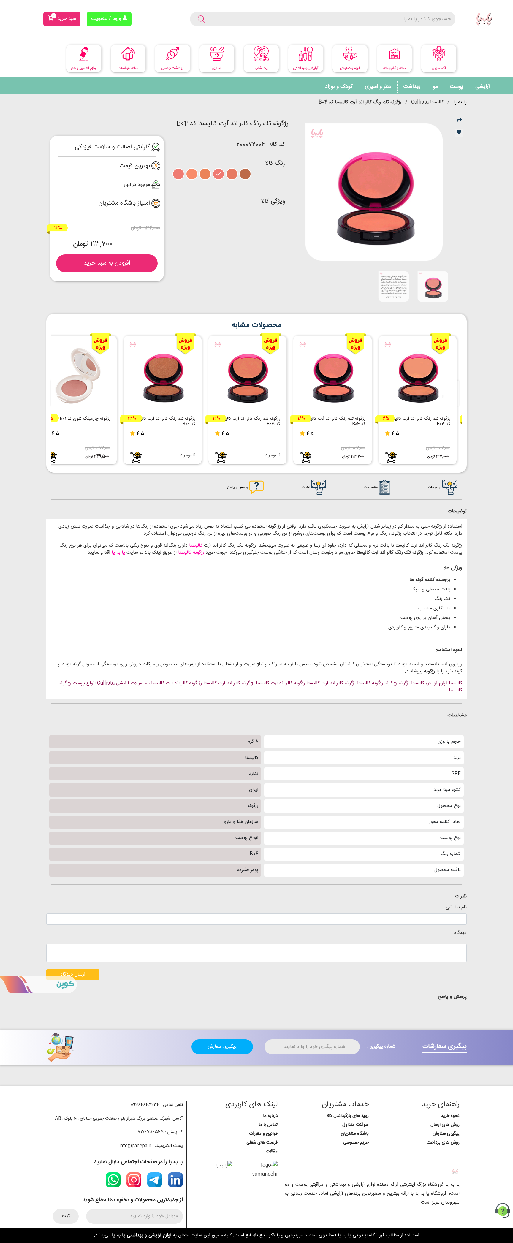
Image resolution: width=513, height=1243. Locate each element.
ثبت (66, 1216)
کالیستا (195, 545)
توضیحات (435, 487)
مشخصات (371, 487)
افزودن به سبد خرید (107, 263)
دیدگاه (460, 933)
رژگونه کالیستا (190, 553)
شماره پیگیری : (381, 1046)
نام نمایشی (456, 907)
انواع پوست (84, 683)
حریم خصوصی (356, 1142)
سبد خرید (64, 18)
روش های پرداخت (443, 1142)
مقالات (272, 1151)
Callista (106, 683)
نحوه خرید (450, 1116)
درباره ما (270, 1116)
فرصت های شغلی (262, 1142)
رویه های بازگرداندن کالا (348, 1116)
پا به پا (460, 102)
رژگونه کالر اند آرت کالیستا (331, 683)
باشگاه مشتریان (355, 1133)
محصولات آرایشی (133, 683)
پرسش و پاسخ (238, 487)
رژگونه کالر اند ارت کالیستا (280, 683)
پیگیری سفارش (222, 1047)
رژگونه (404, 683)
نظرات (306, 487)
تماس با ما (268, 1124)
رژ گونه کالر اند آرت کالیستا (228, 683)
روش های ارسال (445, 1124)
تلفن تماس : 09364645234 (157, 1105)
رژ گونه (390, 683)
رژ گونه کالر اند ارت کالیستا (176, 683)
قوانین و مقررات (263, 1133)
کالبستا (417, 683)
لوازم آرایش (436, 683)
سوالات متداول (355, 1124)
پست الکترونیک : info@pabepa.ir (151, 1145)
